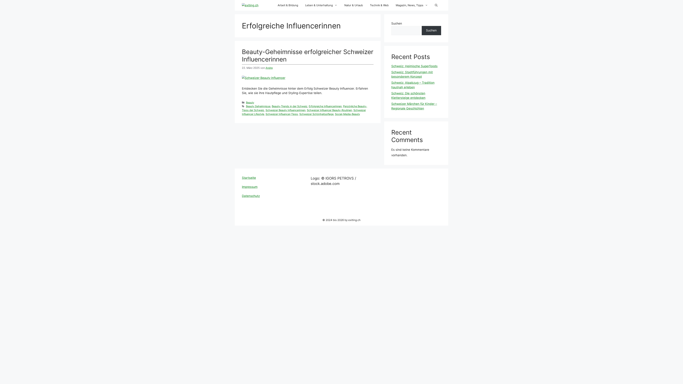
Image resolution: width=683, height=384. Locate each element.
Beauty (250, 102)
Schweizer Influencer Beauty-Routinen (329, 110)
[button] (436, 5)
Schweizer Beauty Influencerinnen (285, 110)
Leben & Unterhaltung (319, 5)
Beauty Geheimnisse (258, 106)
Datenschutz (251, 196)
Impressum (250, 187)
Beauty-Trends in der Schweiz (289, 106)
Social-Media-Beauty (347, 114)
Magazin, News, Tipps (409, 5)
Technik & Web (379, 5)
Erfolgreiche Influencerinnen (325, 106)
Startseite (249, 178)
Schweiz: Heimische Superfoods (414, 66)
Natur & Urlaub (353, 5)
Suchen (396, 23)
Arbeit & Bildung (288, 5)
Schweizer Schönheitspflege (316, 114)
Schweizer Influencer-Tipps (282, 114)
